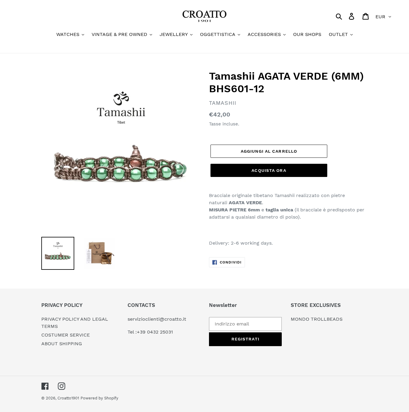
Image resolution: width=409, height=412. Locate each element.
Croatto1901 (68, 398)
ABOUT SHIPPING (61, 343)
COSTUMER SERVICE (65, 335)
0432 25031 (160, 332)
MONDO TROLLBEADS (317, 319)
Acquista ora (269, 170)
